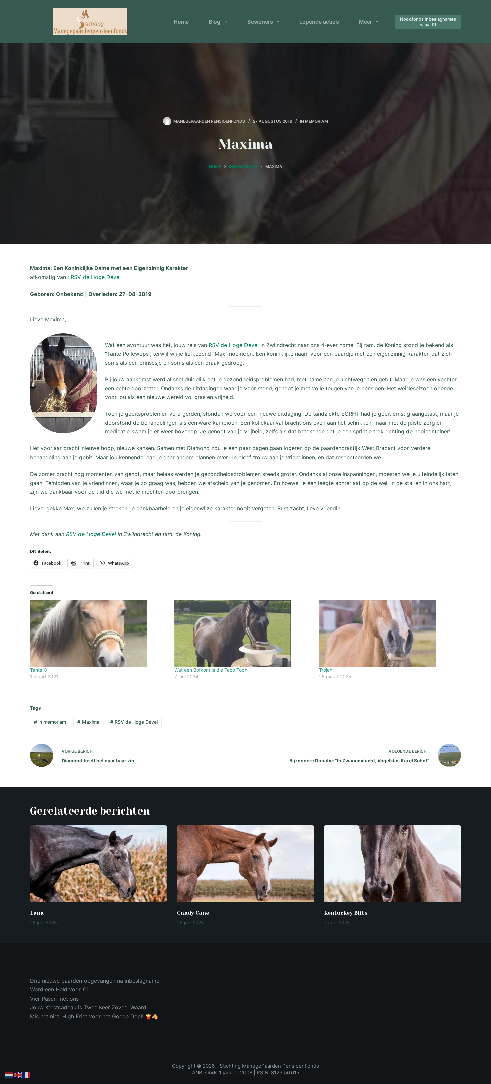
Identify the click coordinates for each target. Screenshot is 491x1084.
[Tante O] (99, 633)
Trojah (325, 670)
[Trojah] (388, 633)
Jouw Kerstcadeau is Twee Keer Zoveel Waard (88, 1007)
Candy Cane (193, 913)
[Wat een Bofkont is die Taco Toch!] (243, 633)
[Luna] (98, 863)
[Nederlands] (9, 1074)
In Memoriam (314, 121)
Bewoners (260, 21)
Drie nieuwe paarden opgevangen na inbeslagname (94, 980)
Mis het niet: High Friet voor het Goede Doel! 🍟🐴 (94, 1016)
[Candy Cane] (245, 863)
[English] (18, 1074)
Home (181, 21)
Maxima (88, 722)
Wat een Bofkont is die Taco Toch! (211, 670)
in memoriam (50, 722)
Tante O (38, 670)
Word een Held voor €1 (59, 989)
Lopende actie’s (319, 21)
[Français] (26, 1074)
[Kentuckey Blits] (392, 863)
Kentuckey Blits (345, 913)
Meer (365, 21)
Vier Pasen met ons (54, 998)
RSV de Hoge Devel (96, 277)
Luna (37, 913)
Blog (214, 21)
